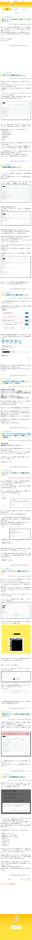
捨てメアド (3, 1)
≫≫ (28, 879)
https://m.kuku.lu (5, 40)
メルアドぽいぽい (7, 17)
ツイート (28, 45)
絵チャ (9, 1)
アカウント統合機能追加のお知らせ (14, 777)
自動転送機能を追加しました (11, 167)
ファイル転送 (21, 1)
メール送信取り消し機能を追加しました (15, 295)
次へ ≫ (23, 879)
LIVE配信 (15, 1)
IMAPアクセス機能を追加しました (13, 75)
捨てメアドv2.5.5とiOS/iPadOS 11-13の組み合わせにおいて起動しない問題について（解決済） (16, 435)
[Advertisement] (16, 59)
